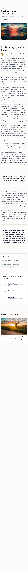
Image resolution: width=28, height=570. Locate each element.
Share (5, 19)
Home (2, 8)
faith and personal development (10, 264)
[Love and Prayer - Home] (2, 2)
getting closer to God (8, 267)
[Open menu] (25, 2)
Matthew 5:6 (20, 180)
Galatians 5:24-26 (18, 242)
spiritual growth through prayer (10, 260)
